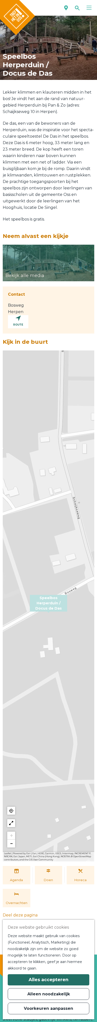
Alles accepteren (48, 979)
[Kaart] (66, 7)
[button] (48, 606)
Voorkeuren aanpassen (48, 1008)
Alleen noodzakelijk (48, 994)
